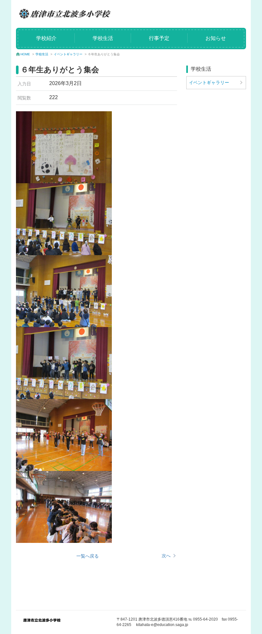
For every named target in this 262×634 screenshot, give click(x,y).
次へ (166, 555)
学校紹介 (46, 38)
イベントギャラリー (68, 54)
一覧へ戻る (87, 556)
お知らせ (215, 38)
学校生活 (103, 38)
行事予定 (159, 38)
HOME (25, 54)
